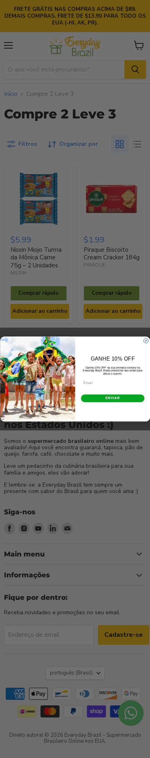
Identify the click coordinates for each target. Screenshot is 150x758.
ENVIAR (112, 398)
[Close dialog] (146, 340)
